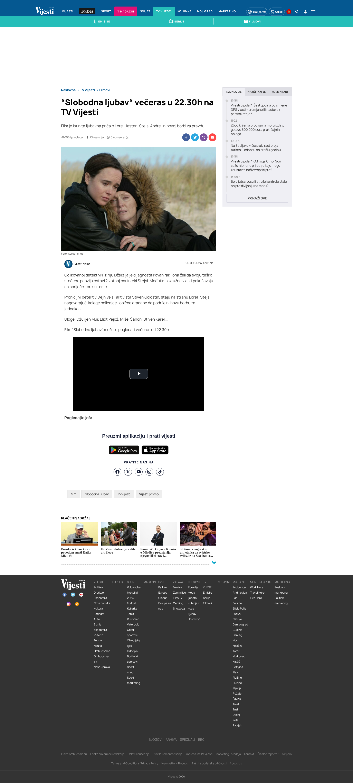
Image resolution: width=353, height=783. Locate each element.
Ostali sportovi (132, 632)
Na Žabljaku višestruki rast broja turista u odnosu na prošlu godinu (256, 147)
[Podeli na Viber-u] (204, 137)
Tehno (98, 640)
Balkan (162, 587)
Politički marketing (281, 600)
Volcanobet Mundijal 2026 (134, 592)
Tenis (130, 614)
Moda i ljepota (192, 595)
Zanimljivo (179, 592)
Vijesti (98, 582)
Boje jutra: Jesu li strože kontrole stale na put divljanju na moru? (259, 183)
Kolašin (237, 646)
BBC (201, 739)
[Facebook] (117, 472)
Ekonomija (100, 598)
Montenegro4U (261, 582)
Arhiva (171, 739)
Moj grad (239, 582)
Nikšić (236, 661)
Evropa (162, 592)
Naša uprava (102, 667)
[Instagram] (149, 472)
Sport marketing (133, 680)
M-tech (98, 635)
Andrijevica (240, 592)
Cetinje (237, 619)
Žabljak (237, 725)
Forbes (117, 582)
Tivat (236, 704)
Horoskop (194, 619)
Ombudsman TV (102, 658)
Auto (97, 619)
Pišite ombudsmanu (74, 754)
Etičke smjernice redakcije (107, 754)
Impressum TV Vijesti (199, 754)
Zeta (236, 720)
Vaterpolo (133, 624)
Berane (237, 603)
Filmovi (207, 603)
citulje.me (259, 11)
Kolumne (224, 582)
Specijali (187, 739)
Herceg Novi (237, 637)
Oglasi (279, 11)
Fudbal (131, 603)
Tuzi (235, 709)
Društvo (99, 592)
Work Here (256, 587)
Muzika (177, 587)
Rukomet (133, 619)
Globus (162, 598)
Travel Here (257, 592)
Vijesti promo (149, 494)
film (73, 494)
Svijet (162, 582)
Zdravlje (193, 587)
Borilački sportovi (132, 658)
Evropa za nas (164, 605)
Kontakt (249, 754)
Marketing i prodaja (228, 754)
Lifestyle (194, 582)
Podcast (99, 614)
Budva (237, 614)
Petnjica (238, 667)
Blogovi (155, 739)
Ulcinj (236, 715)
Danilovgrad (240, 624)
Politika (98, 587)
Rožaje (237, 693)
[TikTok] (160, 472)
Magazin (150, 582)
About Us (236, 763)
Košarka (132, 608)
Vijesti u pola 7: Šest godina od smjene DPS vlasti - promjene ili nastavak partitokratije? (259, 109)
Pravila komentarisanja (167, 754)
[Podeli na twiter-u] (195, 137)
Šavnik (237, 699)
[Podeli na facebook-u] (186, 137)
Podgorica (239, 587)
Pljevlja (237, 688)
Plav (235, 672)
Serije (206, 598)
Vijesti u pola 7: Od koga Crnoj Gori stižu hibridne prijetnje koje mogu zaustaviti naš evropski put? (256, 165)
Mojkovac (239, 656)
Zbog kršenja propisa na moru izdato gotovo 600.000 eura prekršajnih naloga (257, 129)
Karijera (287, 754)
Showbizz (179, 608)
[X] (128, 472)
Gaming (178, 603)
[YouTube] (139, 472)
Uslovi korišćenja (139, 754)
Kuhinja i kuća (193, 605)
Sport (131, 582)
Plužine (237, 677)
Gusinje (237, 630)
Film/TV (177, 598)
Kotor (236, 651)
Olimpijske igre (133, 643)
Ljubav (192, 614)
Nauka (98, 646)
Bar (235, 598)
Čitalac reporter (268, 754)
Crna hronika (102, 603)
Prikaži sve (257, 198)
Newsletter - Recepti (174, 763)
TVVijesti (124, 494)
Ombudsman (102, 651)
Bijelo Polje (239, 608)
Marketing (282, 582)
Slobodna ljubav (97, 494)
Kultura (98, 608)
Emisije (207, 592)
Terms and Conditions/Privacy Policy (134, 763)
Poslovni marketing (281, 589)
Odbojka (132, 651)
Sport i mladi (131, 669)
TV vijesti (207, 584)
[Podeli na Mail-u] (212, 137)
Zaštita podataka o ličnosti (209, 763)
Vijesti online (82, 264)
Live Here (256, 598)
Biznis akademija (100, 627)
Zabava (178, 582)
